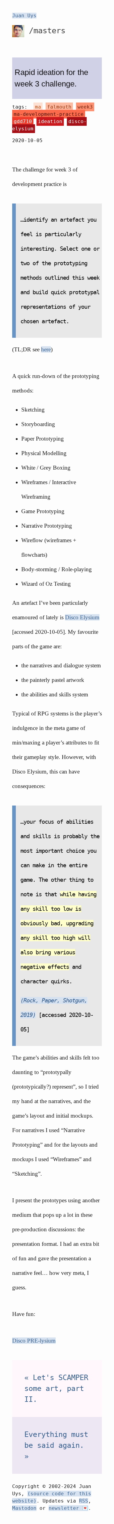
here (46, 349)
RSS (83, 1501)
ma (38, 107)
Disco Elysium (82, 617)
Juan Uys (24, 15)
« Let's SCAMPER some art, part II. (56, 1388)
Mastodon (24, 1508)
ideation (50, 121)
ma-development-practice (49, 114)
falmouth (59, 107)
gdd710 (23, 121)
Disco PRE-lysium (34, 1340)
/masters (44, 30)
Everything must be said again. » (56, 1445)
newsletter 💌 (68, 1508)
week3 (85, 107)
